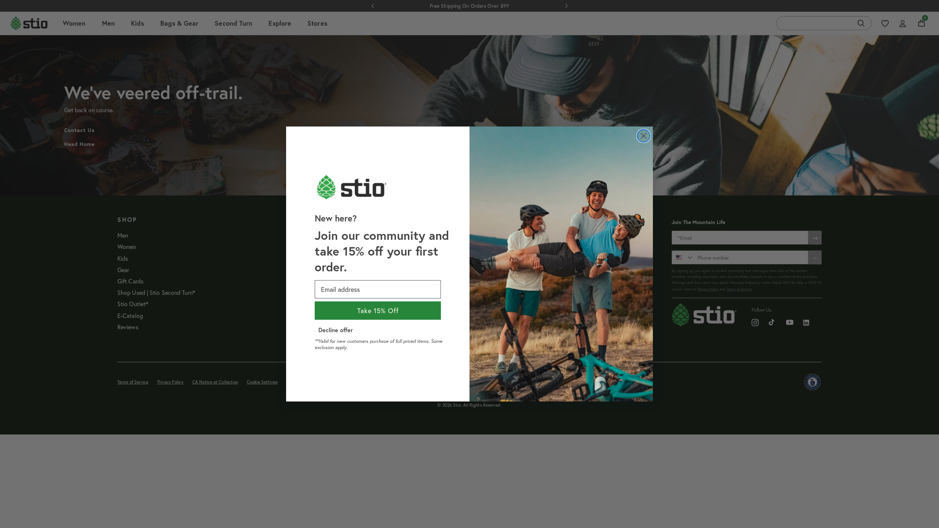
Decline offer (335, 330)
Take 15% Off (378, 310)
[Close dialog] (643, 135)
